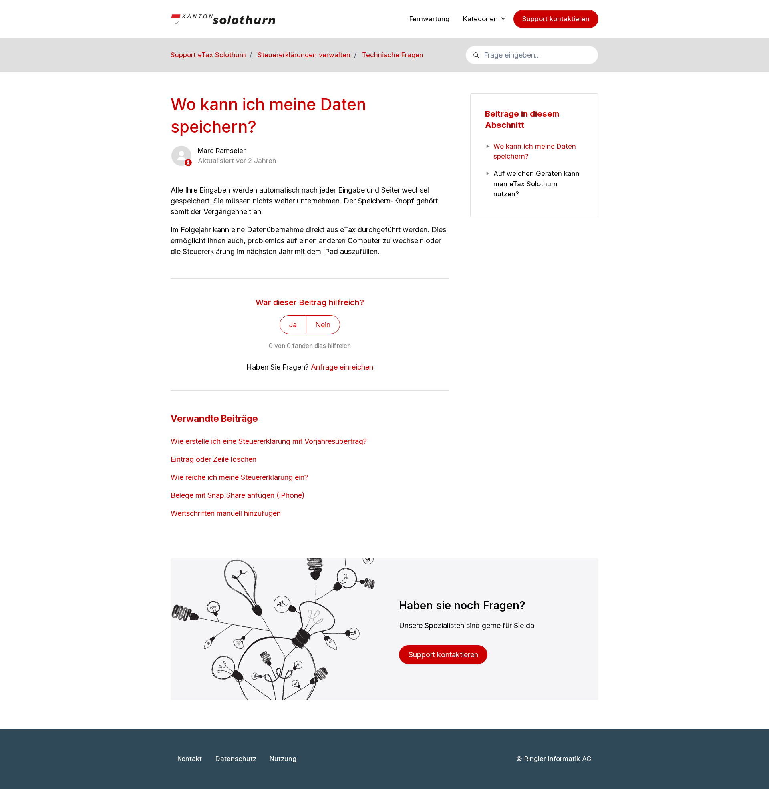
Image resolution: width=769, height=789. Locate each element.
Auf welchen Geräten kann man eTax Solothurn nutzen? (536, 183)
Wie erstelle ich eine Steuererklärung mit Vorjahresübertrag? (269, 441)
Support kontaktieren (556, 19)
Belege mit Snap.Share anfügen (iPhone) (238, 495)
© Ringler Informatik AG (554, 758)
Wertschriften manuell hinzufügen (226, 513)
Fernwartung (429, 19)
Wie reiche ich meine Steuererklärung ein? (239, 477)
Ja (293, 324)
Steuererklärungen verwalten (304, 55)
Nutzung (283, 759)
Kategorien (481, 19)
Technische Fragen (392, 55)
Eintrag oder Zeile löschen (213, 459)
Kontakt (189, 759)
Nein (322, 324)
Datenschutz (235, 759)
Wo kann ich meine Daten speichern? (534, 151)
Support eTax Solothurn (208, 55)
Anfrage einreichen (342, 367)
